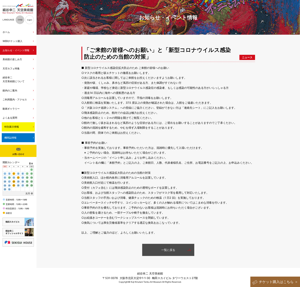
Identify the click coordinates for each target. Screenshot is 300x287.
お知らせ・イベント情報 (16, 50)
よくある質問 (10, 117)
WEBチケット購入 (12, 41)
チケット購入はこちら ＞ (278, 282)
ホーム (6, 32)
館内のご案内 (10, 90)
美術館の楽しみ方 (12, 59)
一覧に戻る (168, 250)
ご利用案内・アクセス (15, 99)
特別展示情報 (11, 126)
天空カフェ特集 (11, 68)
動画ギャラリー (11, 108)
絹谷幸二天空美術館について (13, 79)
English (29, 20)
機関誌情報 (10, 137)
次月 (28, 193)
